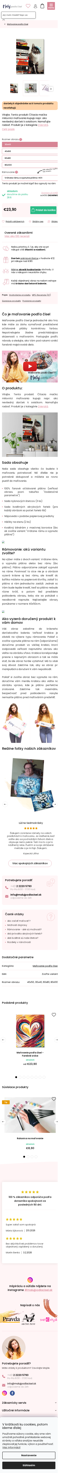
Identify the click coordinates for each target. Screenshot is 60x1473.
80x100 (8, 164)
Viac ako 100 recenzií (17, 236)
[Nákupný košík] (41, 5)
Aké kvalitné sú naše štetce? (22, 938)
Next (55, 804)
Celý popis (8, 129)
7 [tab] (40, 1077)
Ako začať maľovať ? (18, 920)
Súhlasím (29, 1465)
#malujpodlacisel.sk (38, 1290)
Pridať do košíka (46, 210)
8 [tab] (44, 1077)
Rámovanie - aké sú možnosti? (24, 929)
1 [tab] (16, 1077)
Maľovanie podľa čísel (45, 966)
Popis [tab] (5, 294)
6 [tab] (36, 1077)
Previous (5, 804)
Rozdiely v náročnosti (19, 942)
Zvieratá (43, 125)
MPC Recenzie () (41, 294)
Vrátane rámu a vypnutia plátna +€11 (23, 177)
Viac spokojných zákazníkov (30, 863)
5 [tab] (32, 1077)
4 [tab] (28, 1077)
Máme (26, 269)
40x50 (8, 151)
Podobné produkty (31, 300)
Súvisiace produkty (11, 300)
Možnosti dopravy (17, 925)
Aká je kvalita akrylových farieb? (24, 933)
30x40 (8, 144)
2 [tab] (20, 1077)
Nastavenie (28, 1455)
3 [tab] (24, 1077)
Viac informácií (11, 1447)
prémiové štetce (29, 258)
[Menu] (51, 6)
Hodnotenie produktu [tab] (19, 294)
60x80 (8, 158)
